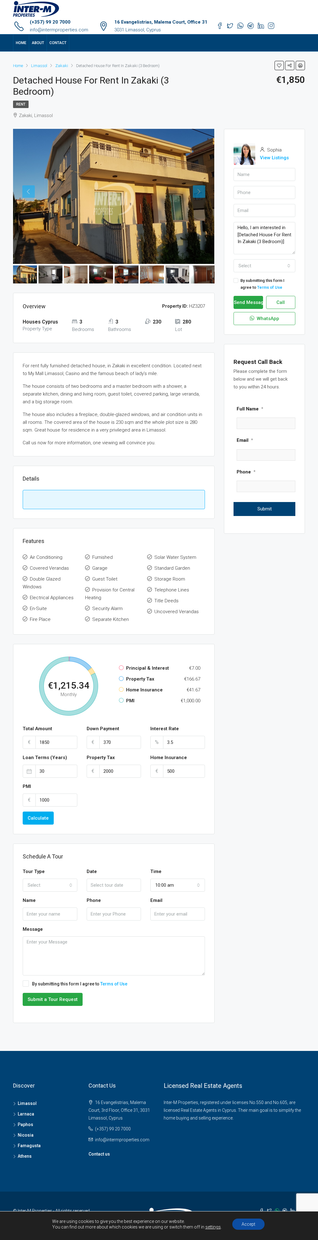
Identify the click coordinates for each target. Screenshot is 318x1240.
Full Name (250, 409)
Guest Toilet (104, 579)
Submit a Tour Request (53, 999)
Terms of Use (113, 983)
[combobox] (50, 885)
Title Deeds (166, 601)
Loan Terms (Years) (45, 757)
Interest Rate (164, 728)
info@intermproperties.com (59, 30)
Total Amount (37, 728)
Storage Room (169, 579)
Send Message (248, 302)
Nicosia (26, 1135)
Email (156, 900)
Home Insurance (168, 757)
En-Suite (38, 608)
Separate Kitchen (110, 619)
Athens (25, 1156)
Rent (20, 104)
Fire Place (40, 619)
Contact (57, 43)
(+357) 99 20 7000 (50, 22)
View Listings (274, 158)
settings (213, 1226)
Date (92, 871)
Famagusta (29, 1145)
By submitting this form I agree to (79, 983)
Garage (99, 568)
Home (21, 43)
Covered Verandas (49, 568)
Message (33, 929)
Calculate (38, 818)
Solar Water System (175, 557)
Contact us (99, 1154)
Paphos (25, 1124)
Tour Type (34, 871)
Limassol (27, 1103)
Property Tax (101, 757)
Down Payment (103, 728)
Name (29, 900)
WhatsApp (267, 318)
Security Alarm (107, 608)
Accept (248, 1224)
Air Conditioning (46, 557)
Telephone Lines (171, 590)
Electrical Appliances (52, 597)
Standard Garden (172, 568)
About (38, 43)
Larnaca (26, 1113)
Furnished (102, 557)
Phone (94, 900)
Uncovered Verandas (176, 611)
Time (155, 871)
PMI (27, 786)
